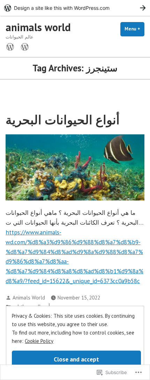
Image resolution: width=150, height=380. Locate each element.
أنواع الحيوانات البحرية (63, 120)
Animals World (29, 297)
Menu (134, 29)
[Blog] (23, 46)
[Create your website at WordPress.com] (75, 8)
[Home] (11, 46)
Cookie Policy (39, 341)
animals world (38, 27)
